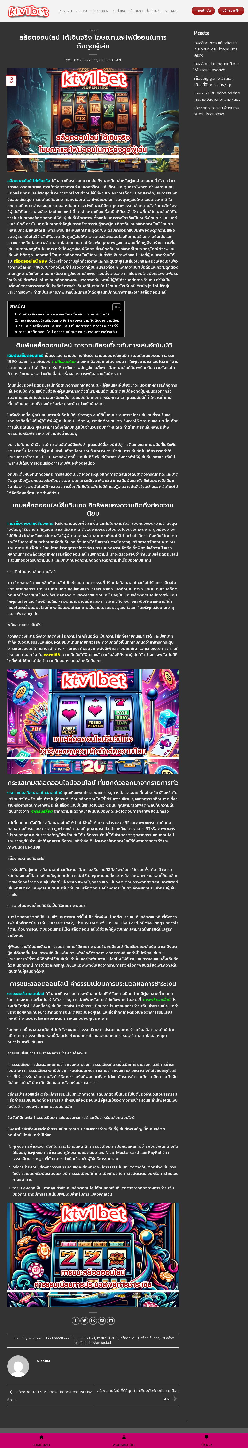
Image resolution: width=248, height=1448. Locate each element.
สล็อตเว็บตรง (150, 1338)
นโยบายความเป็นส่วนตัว (145, 10)
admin (116, 60)
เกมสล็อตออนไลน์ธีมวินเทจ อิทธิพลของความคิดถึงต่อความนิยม (69, 320)
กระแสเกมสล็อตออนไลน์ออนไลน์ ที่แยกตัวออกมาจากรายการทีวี (68, 326)
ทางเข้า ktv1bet (107, 1338)
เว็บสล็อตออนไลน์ (99, 1342)
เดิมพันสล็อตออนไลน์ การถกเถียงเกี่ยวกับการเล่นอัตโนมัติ (63, 314)
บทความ (81, 10)
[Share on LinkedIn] (111, 1321)
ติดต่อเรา (118, 10)
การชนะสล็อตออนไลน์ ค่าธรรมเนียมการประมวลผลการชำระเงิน (68, 332)
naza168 (52, 655)
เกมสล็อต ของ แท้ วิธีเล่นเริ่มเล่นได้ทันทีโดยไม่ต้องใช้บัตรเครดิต (216, 49)
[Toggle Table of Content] (114, 307)
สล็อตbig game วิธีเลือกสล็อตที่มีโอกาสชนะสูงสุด (214, 82)
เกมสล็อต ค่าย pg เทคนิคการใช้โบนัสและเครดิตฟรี (217, 67)
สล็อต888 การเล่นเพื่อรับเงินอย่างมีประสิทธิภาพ (216, 111)
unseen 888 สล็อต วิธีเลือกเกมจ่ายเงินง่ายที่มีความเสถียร (217, 96)
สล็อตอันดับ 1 (129, 1338)
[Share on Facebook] (76, 1321)
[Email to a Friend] (93, 1321)
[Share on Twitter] (84, 1321)
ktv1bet (65, 10)
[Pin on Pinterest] (102, 1321)
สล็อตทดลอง (99, 10)
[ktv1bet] (28, 11)
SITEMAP (171, 10)
